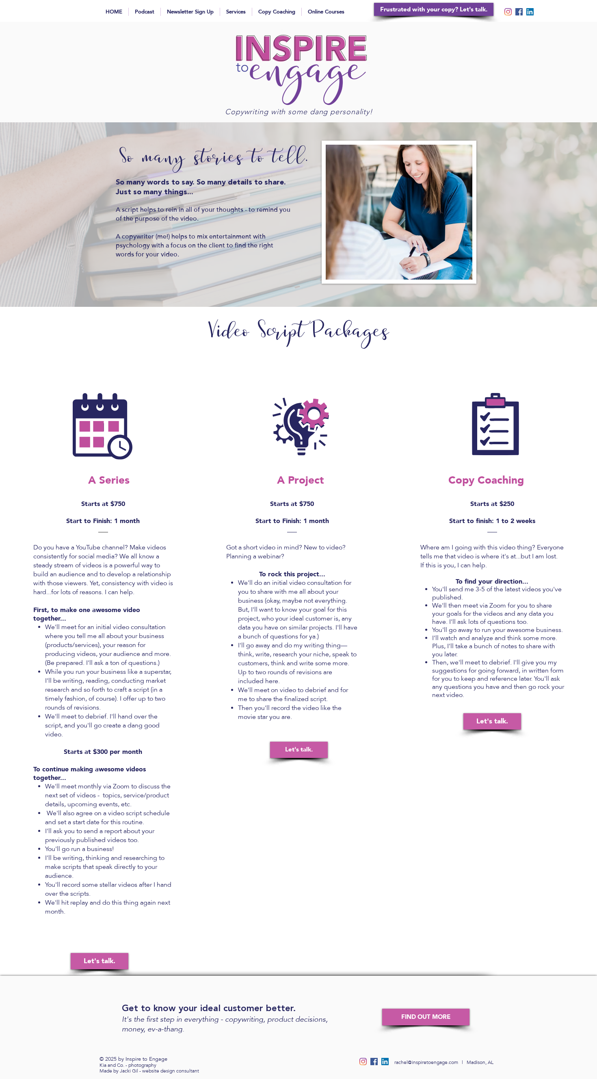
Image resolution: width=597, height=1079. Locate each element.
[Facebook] (519, 11)
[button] (425, 1017)
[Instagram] (508, 11)
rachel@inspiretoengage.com (426, 1062)
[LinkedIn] (530, 11)
